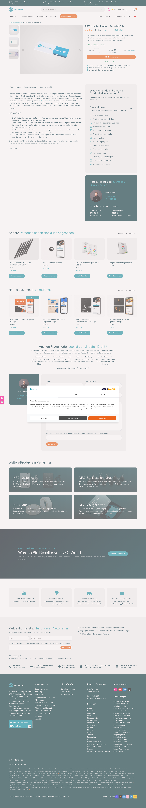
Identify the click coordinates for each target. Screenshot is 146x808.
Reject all (44, 418)
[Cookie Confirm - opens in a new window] (108, 389)
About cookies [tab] (73, 395)
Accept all (102, 418)
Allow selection (73, 418)
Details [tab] (103, 395)
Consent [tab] (42, 395)
